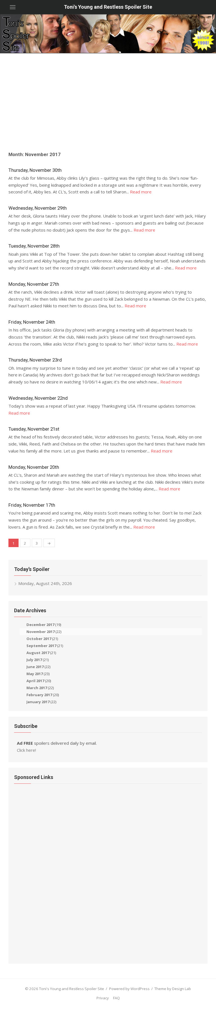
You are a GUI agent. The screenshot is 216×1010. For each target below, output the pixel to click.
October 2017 (38, 638)
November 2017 (40, 631)
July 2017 (34, 659)
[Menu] (12, 7)
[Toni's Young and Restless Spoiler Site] (108, 33)
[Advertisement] (108, 104)
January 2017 (38, 701)
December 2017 (40, 624)
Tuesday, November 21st (33, 429)
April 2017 (35, 680)
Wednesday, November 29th (37, 208)
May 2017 (34, 673)
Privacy (102, 997)
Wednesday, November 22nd (38, 398)
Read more (141, 192)
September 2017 (41, 645)
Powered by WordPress (129, 988)
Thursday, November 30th (35, 170)
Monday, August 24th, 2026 (45, 583)
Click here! (26, 750)
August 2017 (37, 652)
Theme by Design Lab (172, 988)
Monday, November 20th (33, 467)
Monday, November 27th (33, 284)
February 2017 (39, 694)
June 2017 (35, 666)
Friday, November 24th (31, 322)
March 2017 (36, 687)
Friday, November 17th (31, 505)
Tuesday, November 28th (34, 246)
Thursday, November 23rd (35, 360)
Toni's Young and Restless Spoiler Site (108, 7)
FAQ (116, 997)
